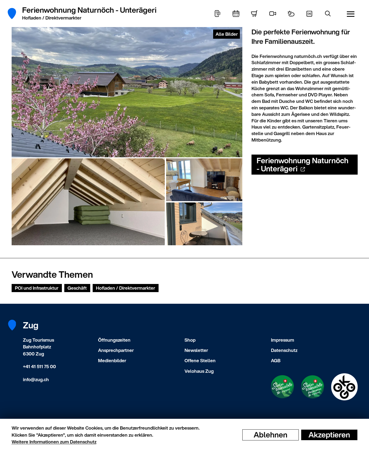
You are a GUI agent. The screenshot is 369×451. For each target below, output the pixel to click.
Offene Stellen (200, 360)
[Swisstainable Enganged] (282, 386)
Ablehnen (270, 434)
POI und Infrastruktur (36, 288)
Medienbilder (112, 360)
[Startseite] (15, 13)
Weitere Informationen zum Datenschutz (54, 441)
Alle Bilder (227, 34)
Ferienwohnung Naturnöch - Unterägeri (302, 164)
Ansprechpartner (116, 350)
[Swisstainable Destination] (312, 386)
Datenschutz (284, 350)
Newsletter (196, 350)
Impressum (282, 339)
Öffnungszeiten (114, 339)
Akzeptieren (329, 434)
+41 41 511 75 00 (39, 366)
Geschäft (77, 288)
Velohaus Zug (199, 371)
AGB (275, 360)
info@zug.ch (36, 379)
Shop (190, 339)
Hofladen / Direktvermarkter (125, 288)
